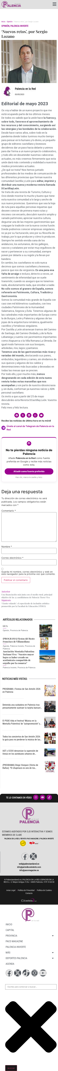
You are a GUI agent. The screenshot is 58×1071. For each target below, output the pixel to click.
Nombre (6, 546)
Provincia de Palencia (19, 630)
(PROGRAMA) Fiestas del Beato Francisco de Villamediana (19, 640)
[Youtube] (42, 972)
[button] (16, 415)
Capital (10, 930)
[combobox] (31, 987)
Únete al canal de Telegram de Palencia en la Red (30, 428)
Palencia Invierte (19, 26)
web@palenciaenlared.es (29, 864)
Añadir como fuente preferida (29, 471)
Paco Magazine (14, 941)
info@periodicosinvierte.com (29, 867)
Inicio (3, 22)
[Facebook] (24, 856)
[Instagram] (34, 972)
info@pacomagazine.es (29, 870)
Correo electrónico (12, 558)
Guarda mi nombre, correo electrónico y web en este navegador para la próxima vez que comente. (28, 573)
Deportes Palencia (16, 958)
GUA (5, 625)
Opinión (9, 22)
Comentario (8, 511)
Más (8, 952)
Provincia (11, 935)
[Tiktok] (26, 972)
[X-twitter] (33, 856)
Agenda (6, 646)
